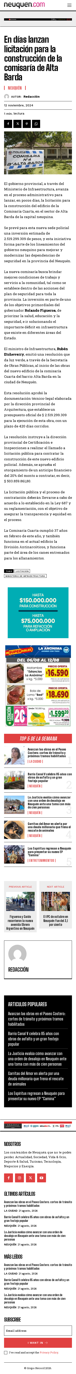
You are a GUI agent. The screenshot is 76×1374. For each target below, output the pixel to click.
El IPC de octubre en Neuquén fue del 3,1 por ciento (55, 920)
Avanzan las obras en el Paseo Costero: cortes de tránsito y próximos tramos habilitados (47, 752)
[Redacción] (7, 96)
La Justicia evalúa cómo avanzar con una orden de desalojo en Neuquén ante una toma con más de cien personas (49, 802)
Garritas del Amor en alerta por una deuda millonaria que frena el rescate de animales (49, 827)
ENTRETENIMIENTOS (41, 860)
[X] (17, 124)
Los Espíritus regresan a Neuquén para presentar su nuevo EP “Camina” (49, 851)
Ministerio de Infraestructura (25, 576)
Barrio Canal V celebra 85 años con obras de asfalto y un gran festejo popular (50, 777)
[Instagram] (19, 1177)
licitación (22, 571)
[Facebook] (8, 124)
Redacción (32, 96)
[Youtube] (41, 1177)
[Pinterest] (27, 124)
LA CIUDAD (35, 761)
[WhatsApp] (36, 124)
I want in (35, 1342)
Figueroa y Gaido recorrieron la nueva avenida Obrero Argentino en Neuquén (20, 922)
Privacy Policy (49, 1352)
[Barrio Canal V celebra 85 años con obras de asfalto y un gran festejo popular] (14, 780)
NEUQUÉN (35, 786)
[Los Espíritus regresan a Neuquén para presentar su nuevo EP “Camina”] (14, 854)
